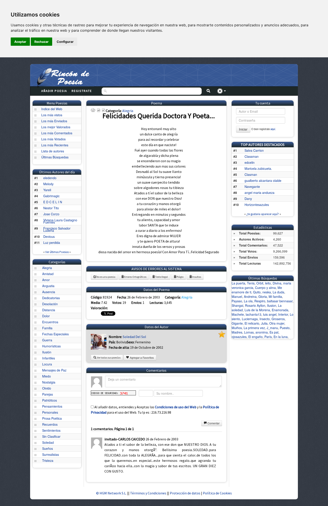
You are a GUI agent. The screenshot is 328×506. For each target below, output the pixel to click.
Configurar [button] (65, 42)
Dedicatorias (51, 298)
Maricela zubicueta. (258, 168)
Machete (238, 314)
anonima (261, 332)
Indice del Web (51, 109)
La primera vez (254, 328)
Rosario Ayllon (255, 305)
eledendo (49, 178)
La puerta (238, 283)
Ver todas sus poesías (108, 357)
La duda (278, 292)
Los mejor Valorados (55, 127)
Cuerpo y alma (265, 287)
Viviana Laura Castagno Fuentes (60, 221)
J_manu (272, 328)
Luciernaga (250, 319)
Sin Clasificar (51, 436)
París (268, 336)
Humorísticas (51, 346)
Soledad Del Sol (134, 336)
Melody (48, 184)
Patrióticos (49, 400)
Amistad (48, 274)
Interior (283, 314)
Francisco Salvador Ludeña (57, 229)
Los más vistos (51, 115)
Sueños (47, 448)
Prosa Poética (52, 418)
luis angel (269, 314)
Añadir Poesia (54, 91)
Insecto (264, 319)
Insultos (196, 276)
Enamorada (280, 310)
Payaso (237, 301)
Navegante (252, 186)
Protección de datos (185, 493)
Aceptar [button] (20, 42)
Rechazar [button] (41, 42)
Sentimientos (51, 430)
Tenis (251, 283)
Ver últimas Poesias (57, 252)
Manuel (237, 296)
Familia (47, 328)
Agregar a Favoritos (141, 357)
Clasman (251, 174)
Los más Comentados (56, 133)
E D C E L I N (52, 202)
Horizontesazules (257, 204)
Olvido (46, 388)
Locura (47, 364)
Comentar (213, 423)
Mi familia (275, 296)
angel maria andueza (259, 192)
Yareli (47, 190)
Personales (50, 412)
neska (266, 292)
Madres (237, 332)
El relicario (252, 323)
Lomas (249, 332)
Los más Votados (53, 139)
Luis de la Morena (257, 310)
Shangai (237, 305)
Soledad (48, 442)
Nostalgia (48, 382)
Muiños (237, 328)
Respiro (259, 301)
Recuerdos (50, 424)
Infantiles (48, 358)
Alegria (47, 267)
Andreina (250, 296)
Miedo (46, 376)
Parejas (47, 394)
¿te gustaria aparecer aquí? (262, 214)
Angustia (48, 286)
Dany (248, 198)
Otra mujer (276, 323)
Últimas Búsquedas (55, 157)
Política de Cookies (217, 493)
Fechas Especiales (55, 334)
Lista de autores (52, 151)
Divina (277, 283)
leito (268, 283)
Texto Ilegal (161, 276)
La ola (248, 301)
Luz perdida (51, 242)
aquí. (273, 129)
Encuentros (50, 322)
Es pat (274, 332)
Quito (257, 292)
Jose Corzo (51, 214)
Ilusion (271, 305)
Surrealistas (50, 454)
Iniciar (243, 129)
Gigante (237, 323)
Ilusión (46, 352)
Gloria (262, 296)
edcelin (250, 162)
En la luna (281, 336)
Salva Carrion (254, 150)
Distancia (48, 310)
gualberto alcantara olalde (263, 180)
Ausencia (48, 292)
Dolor (46, 316)
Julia (264, 323)
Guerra (47, 340)
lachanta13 (253, 314)
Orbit (259, 283)
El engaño (255, 336)
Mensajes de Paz (54, 370)
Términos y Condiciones (148, 493)
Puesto (285, 328)
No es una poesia (105, 276)
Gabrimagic (51, 196)
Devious (49, 236)
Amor (46, 280)
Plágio (179, 276)
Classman (252, 156)
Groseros (278, 319)
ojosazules (239, 336)
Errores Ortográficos (135, 276)
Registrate (82, 91)
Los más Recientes (54, 145)
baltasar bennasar (280, 301)
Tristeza (47, 460)
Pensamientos (52, 406)
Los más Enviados (54, 121)
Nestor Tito (51, 208)
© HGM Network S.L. (111, 493)
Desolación (50, 304)
